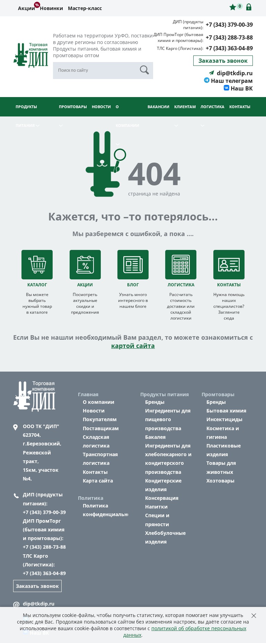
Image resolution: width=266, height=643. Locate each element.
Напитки (156, 506)
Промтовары (73, 106)
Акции (26, 8)
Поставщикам (101, 428)
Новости (101, 106)
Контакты (239, 106)
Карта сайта (98, 480)
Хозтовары (220, 480)
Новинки (51, 8)
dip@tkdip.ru (235, 73)
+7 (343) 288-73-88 (229, 37)
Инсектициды (224, 419)
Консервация (161, 498)
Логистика (212, 106)
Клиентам (185, 106)
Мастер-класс (85, 8)
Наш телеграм (231, 81)
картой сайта (133, 345)
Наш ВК (241, 88)
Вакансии (158, 106)
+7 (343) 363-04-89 (229, 48)
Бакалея (155, 437)
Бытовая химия (226, 410)
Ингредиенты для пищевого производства (167, 419)
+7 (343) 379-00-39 (229, 24)
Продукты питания (26, 116)
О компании (98, 402)
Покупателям (100, 419)
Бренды (155, 402)
